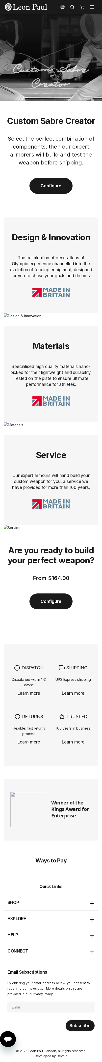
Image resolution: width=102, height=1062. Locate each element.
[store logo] (26, 7)
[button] (62, 7)
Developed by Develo (51, 1056)
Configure (51, 185)
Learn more (29, 693)
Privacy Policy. (42, 994)
